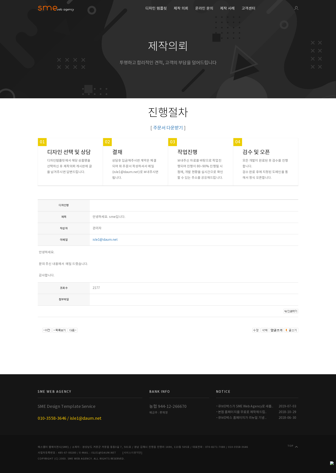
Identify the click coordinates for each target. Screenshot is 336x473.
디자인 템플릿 (156, 8)
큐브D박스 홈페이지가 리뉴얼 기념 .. (242, 418)
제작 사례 (227, 8)
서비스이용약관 (132, 452)
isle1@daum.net (105, 240)
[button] (296, 8)
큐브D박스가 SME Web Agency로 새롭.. (245, 406)
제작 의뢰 (181, 8)
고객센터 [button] (248, 8)
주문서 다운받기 (168, 128)
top (290, 445)
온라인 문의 (204, 8)
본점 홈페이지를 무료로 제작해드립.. (242, 412)
